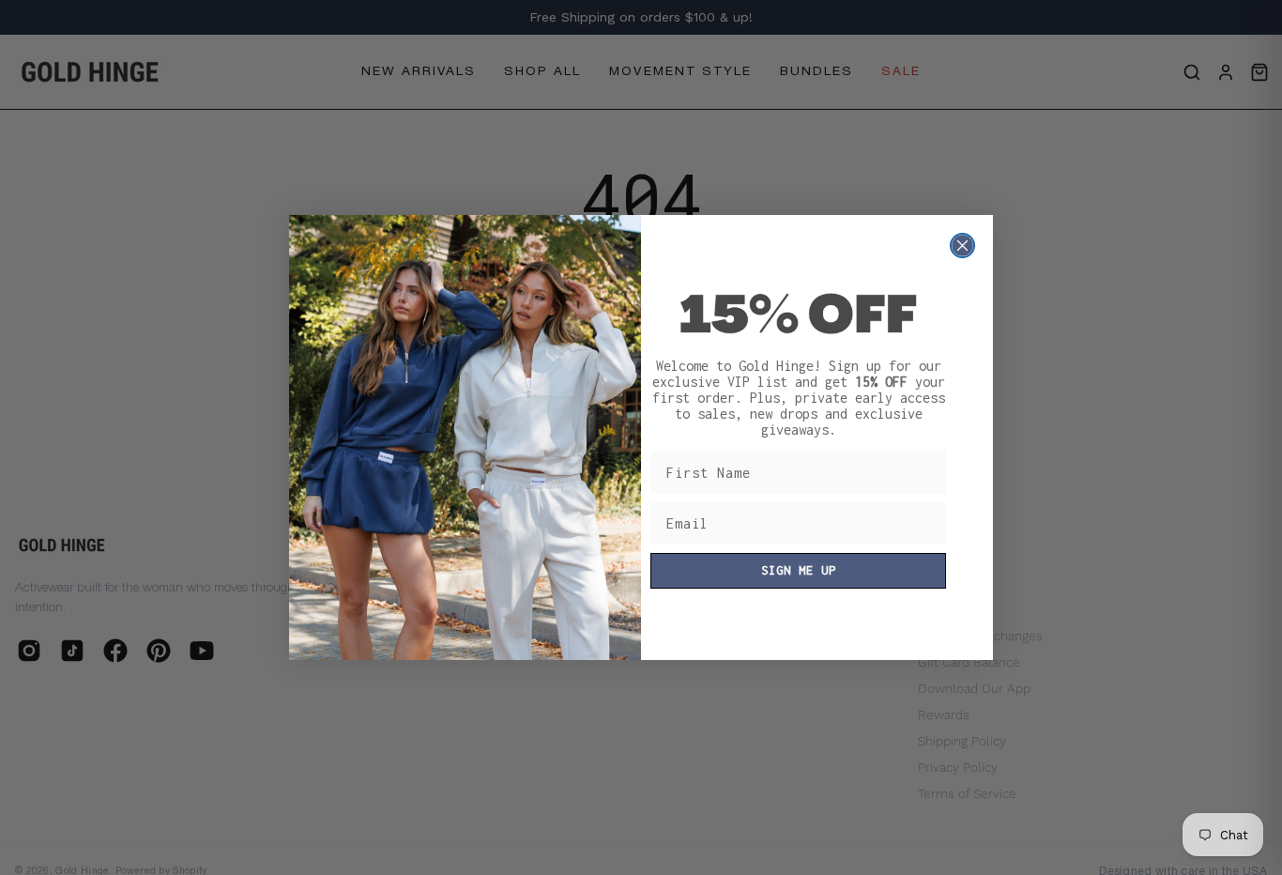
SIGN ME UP (798, 570)
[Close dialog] (962, 245)
